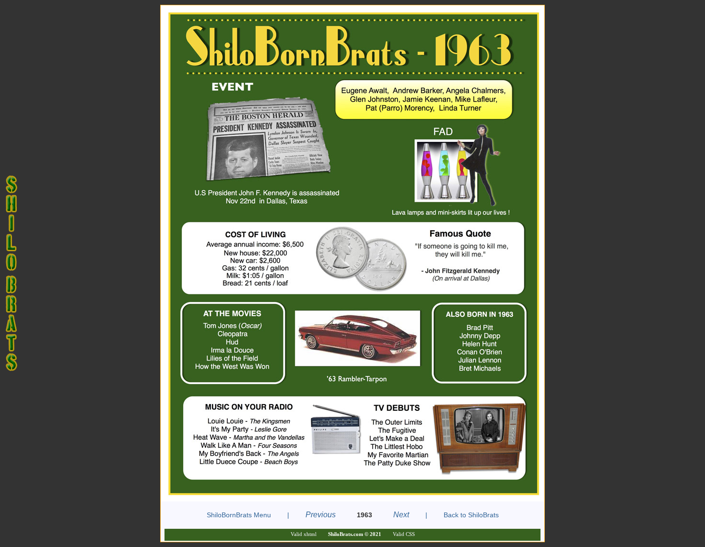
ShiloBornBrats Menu (239, 515)
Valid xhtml (304, 534)
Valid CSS (404, 534)
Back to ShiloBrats (471, 515)
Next (401, 515)
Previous (321, 515)
